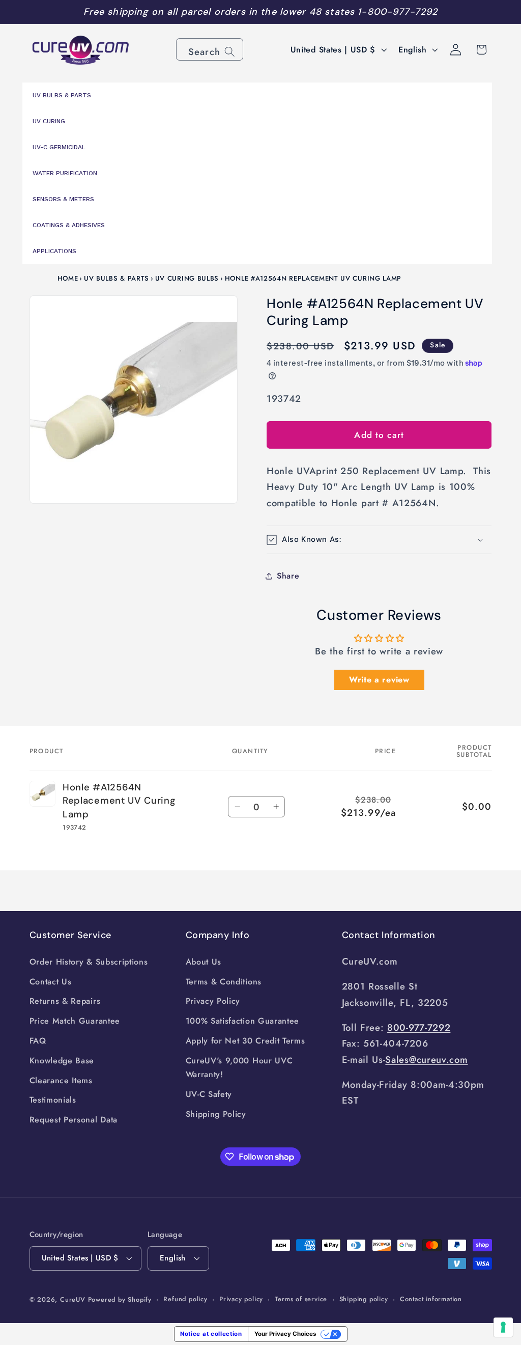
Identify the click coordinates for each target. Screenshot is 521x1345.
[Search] (230, 52)
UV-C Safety (209, 1094)
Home (67, 278)
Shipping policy (363, 1299)
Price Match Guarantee (75, 1021)
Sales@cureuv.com (426, 1059)
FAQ (38, 1041)
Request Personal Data (74, 1120)
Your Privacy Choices (285, 1333)
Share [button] (288, 576)
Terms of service (301, 1299)
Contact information (431, 1299)
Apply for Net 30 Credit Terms (245, 1041)
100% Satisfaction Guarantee (243, 1021)
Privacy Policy (213, 1001)
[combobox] (210, 49)
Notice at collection (211, 1333)
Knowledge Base (62, 1060)
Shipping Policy (216, 1114)
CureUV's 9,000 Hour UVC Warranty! (239, 1067)
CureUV (72, 1299)
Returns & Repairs (65, 1001)
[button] (379, 540)
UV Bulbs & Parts (116, 278)
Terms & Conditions (224, 981)
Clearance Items (61, 1080)
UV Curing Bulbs (187, 278)
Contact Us (51, 981)
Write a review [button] (379, 679)
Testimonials (53, 1100)
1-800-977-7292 (398, 12)
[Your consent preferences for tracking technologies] (503, 1327)
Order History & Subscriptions (89, 962)
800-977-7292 (418, 1027)
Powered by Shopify (120, 1299)
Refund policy (185, 1299)
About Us (204, 962)
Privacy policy (241, 1299)
